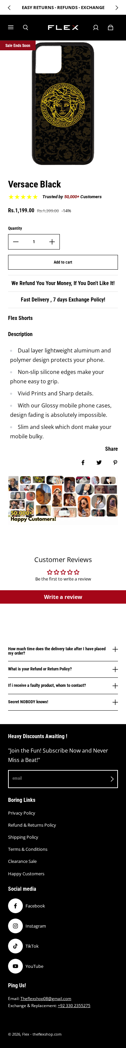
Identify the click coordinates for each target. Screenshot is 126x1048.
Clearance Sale (22, 861)
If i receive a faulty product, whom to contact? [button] (47, 685)
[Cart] (110, 27)
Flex (25, 1034)
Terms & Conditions (27, 849)
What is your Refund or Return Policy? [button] (40, 668)
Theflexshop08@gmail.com (45, 998)
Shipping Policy (23, 837)
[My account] (95, 27)
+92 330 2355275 (74, 1005)
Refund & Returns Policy (32, 825)
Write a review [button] (63, 597)
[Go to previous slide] (9, 8)
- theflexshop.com (45, 1034)
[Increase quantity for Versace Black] (52, 241)
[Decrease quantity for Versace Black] (15, 241)
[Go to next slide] (116, 8)
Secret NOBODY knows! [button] (28, 701)
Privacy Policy (21, 813)
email (17, 778)
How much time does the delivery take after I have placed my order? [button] (57, 651)
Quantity (15, 228)
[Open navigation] (15, 27)
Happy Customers (26, 874)
